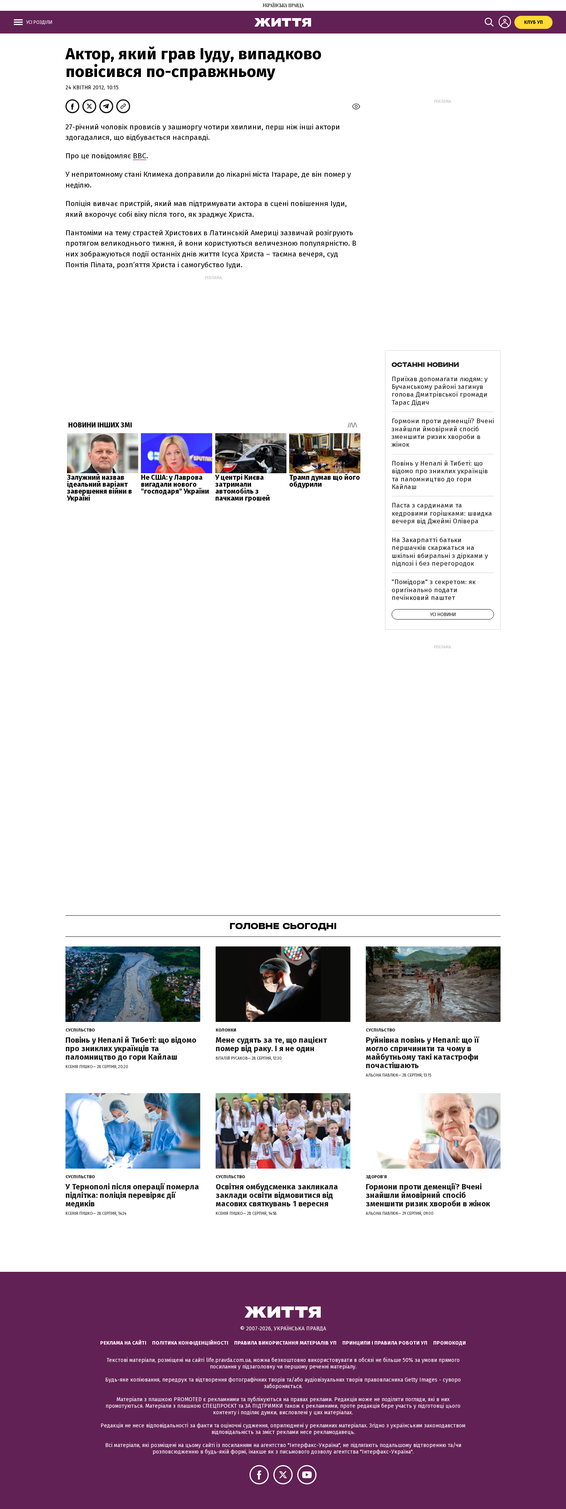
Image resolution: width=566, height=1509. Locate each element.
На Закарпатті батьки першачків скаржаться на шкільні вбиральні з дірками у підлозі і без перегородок (440, 552)
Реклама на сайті (123, 1343)
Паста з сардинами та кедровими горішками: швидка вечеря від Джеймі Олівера (442, 513)
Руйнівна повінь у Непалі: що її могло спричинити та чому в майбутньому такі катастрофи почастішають (422, 1052)
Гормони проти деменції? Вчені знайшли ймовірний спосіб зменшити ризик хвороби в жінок (443, 433)
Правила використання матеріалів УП (285, 1343)
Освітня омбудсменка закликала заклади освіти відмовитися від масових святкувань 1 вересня (277, 1195)
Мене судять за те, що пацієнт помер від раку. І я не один (271, 1044)
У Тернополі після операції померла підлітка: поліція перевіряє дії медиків (132, 1195)
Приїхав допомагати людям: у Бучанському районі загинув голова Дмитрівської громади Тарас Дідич (439, 391)
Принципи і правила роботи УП (384, 1343)
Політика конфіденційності (190, 1343)
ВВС (139, 155)
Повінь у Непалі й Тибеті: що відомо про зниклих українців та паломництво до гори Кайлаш (440, 475)
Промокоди (449, 1343)
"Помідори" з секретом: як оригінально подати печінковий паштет (434, 590)
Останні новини (425, 364)
